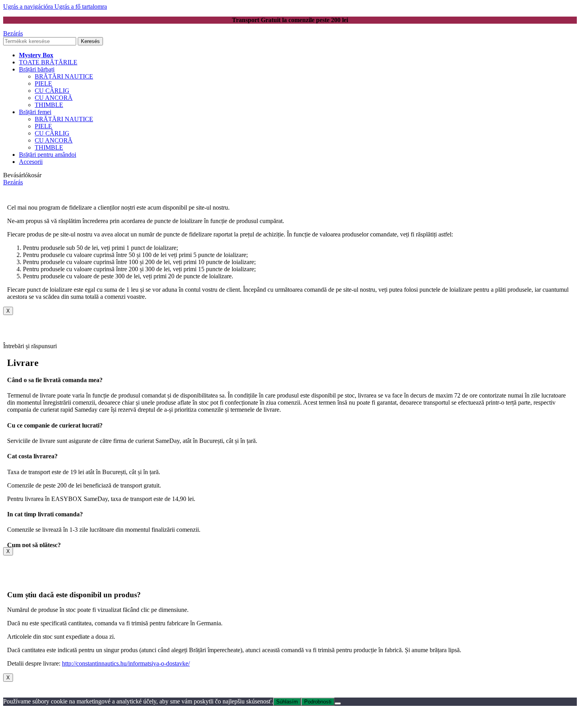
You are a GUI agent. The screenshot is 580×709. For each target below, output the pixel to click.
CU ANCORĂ (54, 97)
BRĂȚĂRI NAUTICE (64, 76)
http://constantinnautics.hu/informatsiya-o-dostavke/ (126, 663)
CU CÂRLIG (52, 90)
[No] (338, 703)
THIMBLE (49, 104)
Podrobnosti (317, 702)
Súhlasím (287, 702)
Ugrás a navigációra (28, 6)
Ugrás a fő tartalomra (80, 6)
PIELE (43, 83)
